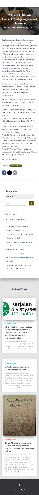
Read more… (21, 388)
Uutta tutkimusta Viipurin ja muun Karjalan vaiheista (17, 368)
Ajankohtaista (15, 165)
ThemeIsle (26, 490)
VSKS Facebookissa (19, 485)
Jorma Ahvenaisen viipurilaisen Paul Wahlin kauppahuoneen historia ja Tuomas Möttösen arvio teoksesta (19, 245)
